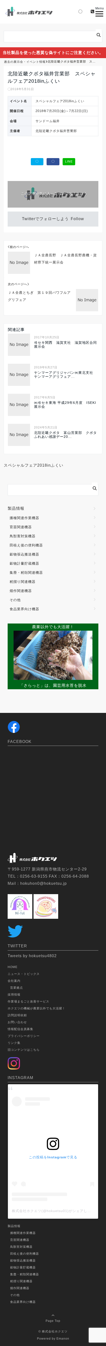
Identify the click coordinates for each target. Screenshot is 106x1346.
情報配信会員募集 (20, 1029)
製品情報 (16, 508)
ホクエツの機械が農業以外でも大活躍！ (36, 1008)
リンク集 (14, 1043)
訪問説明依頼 (17, 1015)
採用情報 (14, 994)
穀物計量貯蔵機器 (24, 563)
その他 (15, 600)
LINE (69, 161)
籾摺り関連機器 (22, 582)
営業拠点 (16, 987)
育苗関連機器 (21, 527)
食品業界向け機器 (24, 609)
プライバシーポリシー (24, 1036)
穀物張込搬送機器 (24, 554)
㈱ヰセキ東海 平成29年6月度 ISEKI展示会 (65, 404)
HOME (13, 967)
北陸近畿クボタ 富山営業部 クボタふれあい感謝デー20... (65, 434)
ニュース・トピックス (24, 974)
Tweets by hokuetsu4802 (32, 956)
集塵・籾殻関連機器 (26, 573)
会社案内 (14, 981)
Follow (77, 219)
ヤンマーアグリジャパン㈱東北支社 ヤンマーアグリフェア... (65, 374)
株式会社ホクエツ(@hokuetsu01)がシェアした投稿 (55, 1211)
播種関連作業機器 (24, 518)
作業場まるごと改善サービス (28, 1001)
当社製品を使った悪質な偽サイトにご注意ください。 (53, 52)
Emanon (62, 1338)
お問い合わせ (17, 1022)
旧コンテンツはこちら (24, 1049)
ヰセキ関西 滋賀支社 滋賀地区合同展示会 (65, 344)
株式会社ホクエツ (55, 1331)
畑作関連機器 (21, 591)
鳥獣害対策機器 (22, 536)
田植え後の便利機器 (26, 545)
